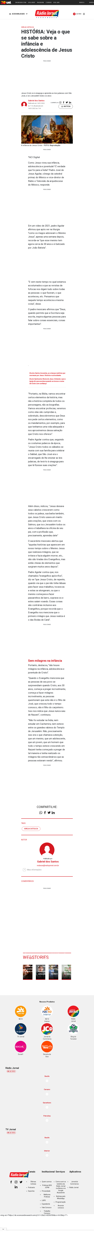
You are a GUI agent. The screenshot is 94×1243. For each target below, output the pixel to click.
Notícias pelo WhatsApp (60, 1197)
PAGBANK (40, 2)
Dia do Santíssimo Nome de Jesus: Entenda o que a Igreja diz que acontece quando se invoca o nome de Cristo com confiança (47, 381)
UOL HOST (31, 2)
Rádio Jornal (73, 1187)
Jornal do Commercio (74, 1183)
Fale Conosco (46, 1207)
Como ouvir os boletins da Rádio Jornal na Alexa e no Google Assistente (61, 1187)
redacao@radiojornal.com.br (48, 865)
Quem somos (47, 1182)
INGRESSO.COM (20, 2)
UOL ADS (56, 2)
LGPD (44, 1200)
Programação (61, 1202)
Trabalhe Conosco (47, 1212)
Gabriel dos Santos (36, 101)
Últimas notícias (33, 1183)
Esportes (31, 1191)
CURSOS (48, 2)
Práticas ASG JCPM (47, 1186)
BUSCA (81, 2)
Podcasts (31, 1187)
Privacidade (46, 1191)
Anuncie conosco (61, 1207)
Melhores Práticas (47, 1196)
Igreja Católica (31, 829)
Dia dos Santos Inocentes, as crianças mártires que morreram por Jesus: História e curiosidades (47, 374)
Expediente (46, 1204)
